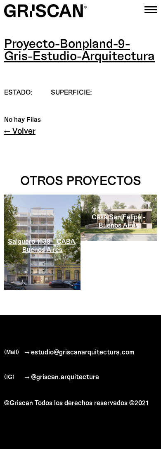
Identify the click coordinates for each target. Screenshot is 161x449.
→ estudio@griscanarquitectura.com (80, 352)
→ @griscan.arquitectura (62, 376)
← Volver (20, 130)
